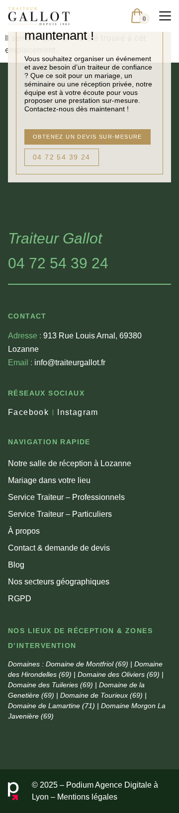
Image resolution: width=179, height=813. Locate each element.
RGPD (19, 598)
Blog (16, 565)
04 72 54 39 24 (58, 263)
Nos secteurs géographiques (58, 581)
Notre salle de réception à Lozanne (69, 463)
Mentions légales (87, 797)
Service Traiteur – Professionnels (66, 497)
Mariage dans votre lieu (49, 480)
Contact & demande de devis (59, 548)
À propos (24, 531)
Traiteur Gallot (55, 238)
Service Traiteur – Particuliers (60, 514)
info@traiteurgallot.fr (56, 362)
